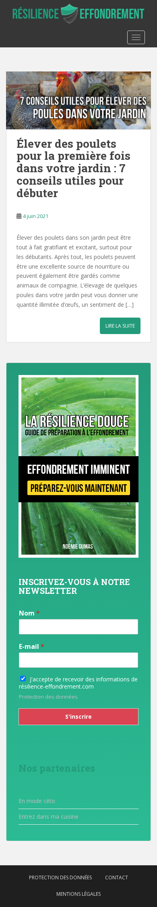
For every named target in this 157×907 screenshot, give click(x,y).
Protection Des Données (60, 877)
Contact (116, 877)
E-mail (31, 646)
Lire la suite (120, 325)
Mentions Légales (78, 894)
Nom (29, 613)
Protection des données (48, 696)
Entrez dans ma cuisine (48, 816)
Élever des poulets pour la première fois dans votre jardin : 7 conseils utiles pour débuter (73, 168)
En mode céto (37, 801)
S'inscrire (78, 716)
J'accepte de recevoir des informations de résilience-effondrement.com (78, 682)
